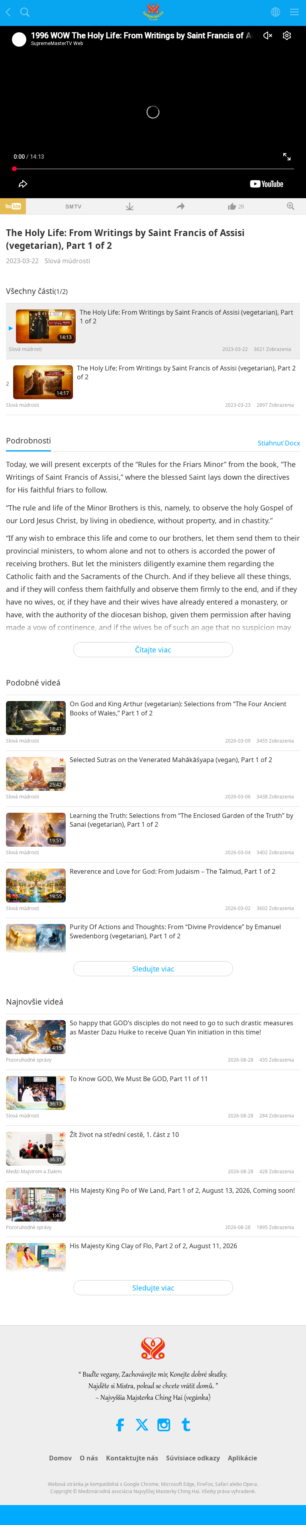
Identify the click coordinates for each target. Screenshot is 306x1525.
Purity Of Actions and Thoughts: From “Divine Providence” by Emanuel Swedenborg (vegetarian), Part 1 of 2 (175, 931)
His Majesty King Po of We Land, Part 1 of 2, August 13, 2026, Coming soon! (182, 1190)
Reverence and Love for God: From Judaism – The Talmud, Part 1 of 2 (172, 871)
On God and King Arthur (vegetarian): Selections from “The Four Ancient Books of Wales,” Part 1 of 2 (178, 708)
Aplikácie (242, 1458)
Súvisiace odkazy (193, 1458)
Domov (60, 1458)
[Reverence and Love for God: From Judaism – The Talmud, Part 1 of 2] (36, 885)
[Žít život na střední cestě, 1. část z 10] (36, 1149)
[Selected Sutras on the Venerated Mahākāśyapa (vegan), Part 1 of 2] (36, 774)
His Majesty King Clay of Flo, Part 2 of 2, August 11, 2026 (153, 1245)
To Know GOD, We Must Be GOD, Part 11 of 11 (139, 1078)
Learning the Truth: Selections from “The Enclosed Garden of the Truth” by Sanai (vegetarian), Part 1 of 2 (181, 820)
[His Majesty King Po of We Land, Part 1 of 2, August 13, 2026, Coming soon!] (36, 1205)
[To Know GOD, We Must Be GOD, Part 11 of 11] (36, 1093)
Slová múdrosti (67, 260)
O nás (89, 1458)
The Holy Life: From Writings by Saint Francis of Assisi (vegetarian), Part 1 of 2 (186, 316)
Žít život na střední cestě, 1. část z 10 (124, 1134)
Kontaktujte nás (132, 1458)
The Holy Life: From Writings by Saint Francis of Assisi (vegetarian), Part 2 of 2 (186, 372)
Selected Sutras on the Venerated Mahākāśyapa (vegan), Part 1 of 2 (171, 759)
